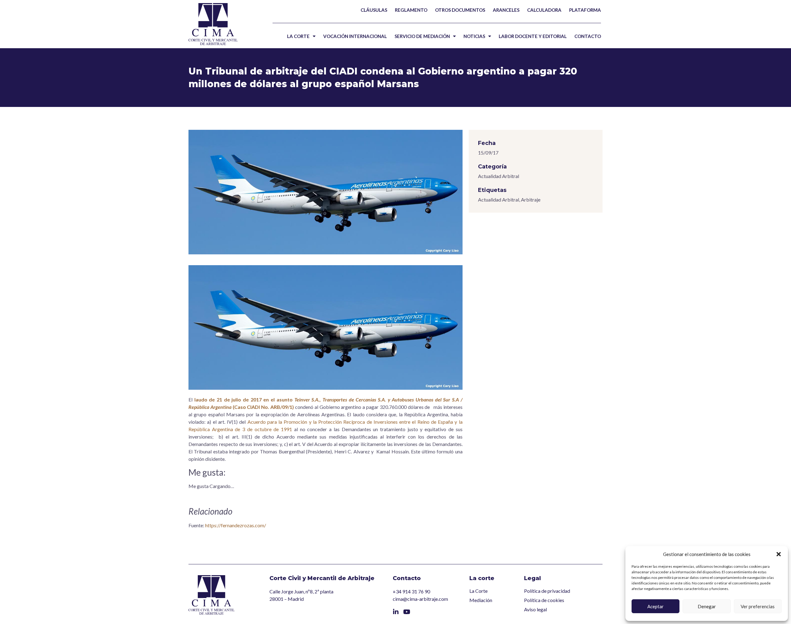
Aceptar (655, 606)
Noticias (474, 36)
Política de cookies (544, 600)
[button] (779, 554)
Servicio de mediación (422, 36)
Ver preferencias (758, 606)
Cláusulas (374, 10)
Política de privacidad (547, 591)
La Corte (298, 36)
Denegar (707, 606)
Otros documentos (460, 10)
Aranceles (506, 10)
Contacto (587, 36)
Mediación (480, 600)
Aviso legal (535, 609)
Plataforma (585, 10)
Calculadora (544, 10)
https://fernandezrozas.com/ (235, 525)
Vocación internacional (355, 36)
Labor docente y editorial (533, 36)
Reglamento (411, 10)
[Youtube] (407, 612)
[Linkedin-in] (396, 612)
